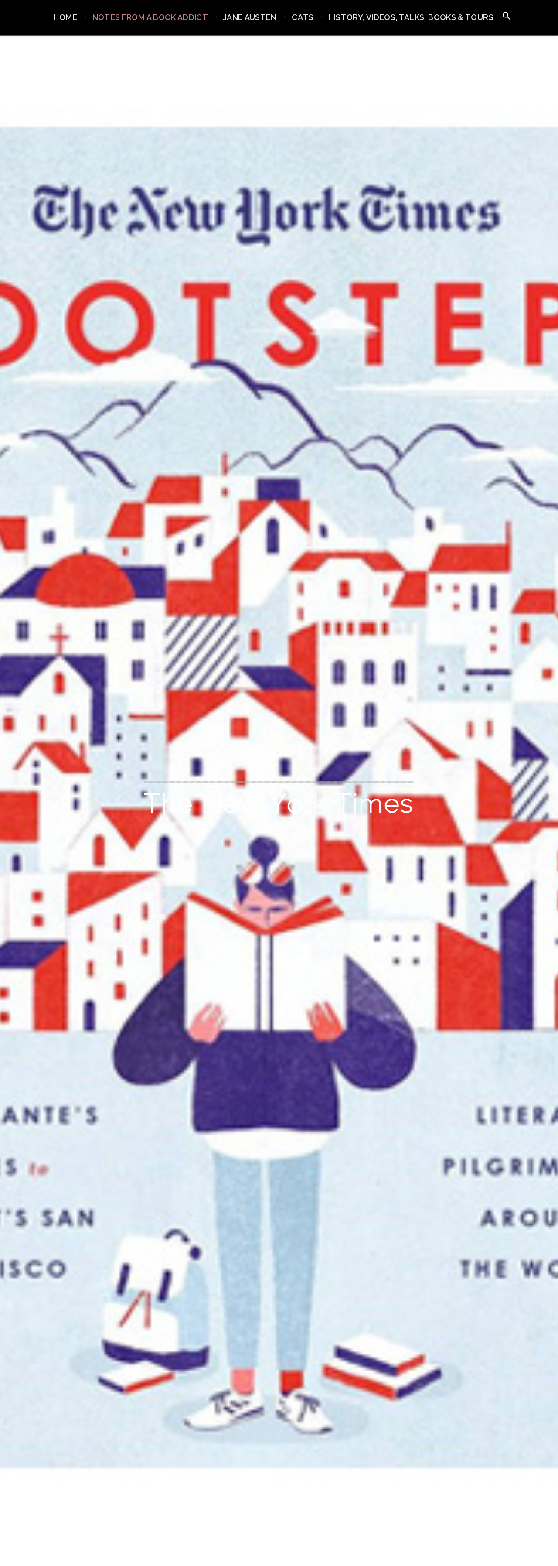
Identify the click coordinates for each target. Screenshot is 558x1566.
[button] (506, 16)
